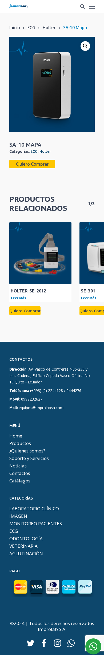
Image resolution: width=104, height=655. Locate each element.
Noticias (18, 466)
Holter (49, 28)
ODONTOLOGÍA (26, 538)
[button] (85, 46)
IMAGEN (18, 516)
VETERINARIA (23, 546)
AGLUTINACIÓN (26, 553)
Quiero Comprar (32, 163)
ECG (31, 28)
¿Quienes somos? (27, 451)
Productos (20, 443)
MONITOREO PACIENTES (35, 523)
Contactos (19, 473)
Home (15, 436)
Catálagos (19, 480)
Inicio (14, 28)
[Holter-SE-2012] (40, 253)
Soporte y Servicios (29, 458)
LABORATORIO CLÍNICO (34, 508)
